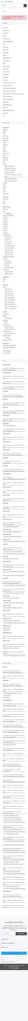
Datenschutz (6, 49)
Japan (4, 149)
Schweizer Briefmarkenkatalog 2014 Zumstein (12, 676)
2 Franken (5, 217)
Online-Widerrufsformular (9, 82)
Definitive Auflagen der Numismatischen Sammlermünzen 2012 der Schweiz (13, 595)
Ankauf (4, 689)
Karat (6, 322)
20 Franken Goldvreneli (10, 168)
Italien (4, 146)
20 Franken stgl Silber (10, 245)
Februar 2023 (6, 415)
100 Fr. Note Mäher (9, 302)
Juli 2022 (5, 457)
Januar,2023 (6, 423)
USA (4, 189)
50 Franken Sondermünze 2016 (11, 568)
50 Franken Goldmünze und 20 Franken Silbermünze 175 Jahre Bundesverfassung (13, 395)
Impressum (6, 47)
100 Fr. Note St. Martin (10, 304)
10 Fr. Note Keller (9, 291)
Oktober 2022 (6, 449)
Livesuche (5, 107)
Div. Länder (6, 193)
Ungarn (5, 187)
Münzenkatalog (8, 318)
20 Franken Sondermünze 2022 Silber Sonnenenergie (12, 462)
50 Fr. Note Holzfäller (10, 297)
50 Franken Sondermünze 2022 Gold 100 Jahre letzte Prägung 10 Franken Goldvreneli (14, 470)
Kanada (5, 151)
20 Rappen (5, 224)
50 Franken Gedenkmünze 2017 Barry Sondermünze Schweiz (12, 526)
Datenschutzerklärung (7, 970)
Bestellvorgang (6, 60)
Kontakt (5, 36)
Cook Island (6, 136)
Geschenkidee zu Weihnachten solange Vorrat (12, 586)
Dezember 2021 (7, 473)
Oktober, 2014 (6, 626)
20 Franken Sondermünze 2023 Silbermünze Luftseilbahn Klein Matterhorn (14, 411)
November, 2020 (7, 488)
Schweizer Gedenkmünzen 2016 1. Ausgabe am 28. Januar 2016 (14, 575)
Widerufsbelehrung (8, 104)
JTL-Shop (16, 1012)
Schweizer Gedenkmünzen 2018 (11, 529)
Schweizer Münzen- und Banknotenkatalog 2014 (13, 655)
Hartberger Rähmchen (10, 333)
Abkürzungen (6, 648)
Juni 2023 (5, 391)
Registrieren (6, 102)
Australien (5, 129)
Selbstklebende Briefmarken (10, 345)
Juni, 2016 (5, 566)
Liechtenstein (6, 153)
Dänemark (5, 138)
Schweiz (5, 164)
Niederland (6, 157)
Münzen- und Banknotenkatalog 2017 (12, 534)
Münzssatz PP (8, 263)
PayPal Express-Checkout (9, 91)
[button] (21, 1)
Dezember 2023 (7, 364)
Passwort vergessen (8, 85)
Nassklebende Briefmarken (9, 347)
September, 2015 (7, 578)
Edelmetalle (6, 52)
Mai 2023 (5, 399)
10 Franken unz (8, 241)
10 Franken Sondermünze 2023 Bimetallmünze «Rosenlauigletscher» (12, 430)
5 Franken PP (8, 239)
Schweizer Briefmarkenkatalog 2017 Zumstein (12, 546)
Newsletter (5, 113)
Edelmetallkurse (7, 935)
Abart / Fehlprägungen (8, 215)
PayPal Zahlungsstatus (8, 99)
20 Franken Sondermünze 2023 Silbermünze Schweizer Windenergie (14, 387)
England (5, 142)
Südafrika (5, 183)
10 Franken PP (8, 243)
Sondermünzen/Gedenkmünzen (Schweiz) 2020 (13, 518)
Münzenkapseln (7, 324)
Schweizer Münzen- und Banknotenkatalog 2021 (13, 493)
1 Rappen (5, 232)
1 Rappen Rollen (9, 271)
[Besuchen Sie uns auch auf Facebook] (2, 1002)
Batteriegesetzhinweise (8, 110)
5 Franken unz (8, 237)
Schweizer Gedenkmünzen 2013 (11, 666)
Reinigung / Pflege (7, 340)
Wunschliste (6, 69)
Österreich (5, 159)
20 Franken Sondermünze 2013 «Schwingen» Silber (14, 663)
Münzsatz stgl (8, 260)
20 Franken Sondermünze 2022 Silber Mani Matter (13, 446)
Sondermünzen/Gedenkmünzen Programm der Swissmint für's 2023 (13, 419)
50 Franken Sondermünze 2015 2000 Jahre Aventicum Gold (13, 605)
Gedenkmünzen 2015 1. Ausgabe (11, 613)
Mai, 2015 (5, 590)
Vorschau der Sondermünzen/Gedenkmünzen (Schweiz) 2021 (13, 502)
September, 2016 (7, 537)
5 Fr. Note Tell (8, 289)
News (4, 63)
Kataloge (5, 316)
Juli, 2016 (5, 550)
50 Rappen (5, 222)
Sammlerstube (6, 30)
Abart (4, 211)
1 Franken (5, 219)
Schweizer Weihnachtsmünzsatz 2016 (12, 539)
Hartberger (7, 337)
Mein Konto (6, 33)
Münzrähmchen (7, 335)
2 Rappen (5, 230)
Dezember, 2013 (7, 644)
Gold (4, 201)
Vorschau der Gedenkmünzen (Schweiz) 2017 (13, 562)
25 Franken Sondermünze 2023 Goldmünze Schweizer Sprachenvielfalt (13, 369)
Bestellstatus (6, 74)
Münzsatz (5, 258)
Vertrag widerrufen (14, 997)
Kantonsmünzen (7, 351)
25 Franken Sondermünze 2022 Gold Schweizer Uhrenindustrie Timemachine (13, 454)
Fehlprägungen (8, 213)
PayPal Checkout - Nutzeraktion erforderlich (14, 93)
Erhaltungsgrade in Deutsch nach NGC (13, 623)
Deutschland (6, 140)
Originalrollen (6, 269)
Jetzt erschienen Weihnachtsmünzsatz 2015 (14, 582)
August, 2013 (6, 659)
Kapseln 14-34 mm (9, 327)
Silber (4, 203)
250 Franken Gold (9, 254)
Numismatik (6, 702)
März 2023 (5, 407)
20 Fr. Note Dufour (9, 295)
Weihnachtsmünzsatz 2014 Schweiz (12, 636)
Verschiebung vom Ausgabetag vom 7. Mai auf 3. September (13, 510)
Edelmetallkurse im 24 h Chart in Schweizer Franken (14, 671)
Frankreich (5, 144)
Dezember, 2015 (7, 570)
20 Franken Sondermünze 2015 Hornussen (14, 608)
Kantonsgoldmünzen (10, 166)
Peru (4, 162)
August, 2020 (6, 496)
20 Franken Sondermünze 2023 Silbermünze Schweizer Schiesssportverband (14, 403)
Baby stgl (7, 265)
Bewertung (5, 77)
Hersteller (5, 80)
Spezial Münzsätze (9, 267)
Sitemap (5, 55)
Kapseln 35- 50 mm (9, 329)
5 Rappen (5, 228)
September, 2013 (7, 651)
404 (4, 115)
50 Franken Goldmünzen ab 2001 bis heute (14, 175)
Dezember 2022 (7, 433)
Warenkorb (5, 27)
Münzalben (6, 320)
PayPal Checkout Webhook (9, 88)
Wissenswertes (7, 646)
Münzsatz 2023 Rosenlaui (9, 425)
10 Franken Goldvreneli (10, 170)
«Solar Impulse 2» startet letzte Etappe (13, 557)
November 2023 (7, 372)
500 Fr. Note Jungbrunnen (11, 306)
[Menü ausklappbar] (2, 1)
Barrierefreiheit (7, 71)
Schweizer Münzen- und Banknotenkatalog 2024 (13, 377)
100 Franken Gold (9, 252)
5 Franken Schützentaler (9, 256)
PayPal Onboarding (7, 96)
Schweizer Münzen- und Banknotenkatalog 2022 (13, 485)
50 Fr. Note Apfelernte (10, 299)
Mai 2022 (5, 465)
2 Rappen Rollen (9, 273)
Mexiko (4, 155)
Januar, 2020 (6, 514)
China (4, 134)
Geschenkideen (7, 353)
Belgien (5, 131)
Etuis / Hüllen (6, 314)
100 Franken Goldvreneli (11, 178)
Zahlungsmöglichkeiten (8, 41)
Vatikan (4, 191)
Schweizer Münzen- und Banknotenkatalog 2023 (13, 438)
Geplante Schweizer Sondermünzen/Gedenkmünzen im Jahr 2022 (13, 479)
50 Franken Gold (9, 250)
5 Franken (5, 209)
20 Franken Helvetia (9, 172)
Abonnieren (21, 977)
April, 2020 (5, 506)
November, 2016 (7, 532)
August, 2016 (6, 542)
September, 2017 (7, 522)
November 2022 (7, 441)
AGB (4, 44)
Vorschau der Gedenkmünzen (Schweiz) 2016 (13, 600)
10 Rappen (5, 226)
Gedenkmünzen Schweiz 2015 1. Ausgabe (13, 618)
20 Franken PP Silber (10, 247)
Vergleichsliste (6, 66)
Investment (5, 199)
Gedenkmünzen (7, 235)
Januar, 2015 (6, 611)
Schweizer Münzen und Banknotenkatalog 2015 (13, 630)
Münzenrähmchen (7, 331)
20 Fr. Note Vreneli (9, 293)
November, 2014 (7, 621)
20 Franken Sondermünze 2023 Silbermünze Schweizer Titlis (14, 382)
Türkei (4, 185)
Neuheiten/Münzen (8, 722)
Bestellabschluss (7, 58)
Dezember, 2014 (7, 616)
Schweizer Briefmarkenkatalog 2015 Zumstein (12, 640)
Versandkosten (6, 38)
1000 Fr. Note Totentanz (11, 308)
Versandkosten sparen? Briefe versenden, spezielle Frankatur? (13, 554)
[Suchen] (25, 5)
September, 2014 (7, 634)
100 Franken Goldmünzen (11, 180)
